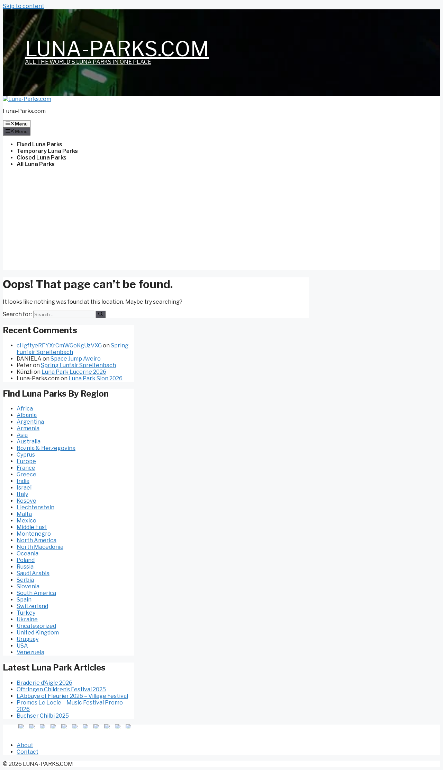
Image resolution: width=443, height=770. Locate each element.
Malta (24, 514)
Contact (27, 752)
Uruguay (27, 639)
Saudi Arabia (33, 573)
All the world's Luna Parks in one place (88, 62)
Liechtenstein (35, 507)
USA (22, 645)
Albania (27, 415)
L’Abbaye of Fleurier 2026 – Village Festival (72, 696)
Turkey (26, 612)
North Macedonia (40, 547)
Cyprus (26, 454)
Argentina (30, 421)
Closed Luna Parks (41, 157)
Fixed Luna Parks (39, 144)
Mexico (26, 520)
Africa (25, 408)
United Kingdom (38, 632)
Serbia (25, 580)
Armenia (28, 428)
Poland (26, 560)
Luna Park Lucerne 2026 (74, 372)
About (25, 745)
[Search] (101, 314)
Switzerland (32, 606)
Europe (26, 461)
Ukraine (27, 619)
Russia (25, 566)
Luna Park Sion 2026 (96, 378)
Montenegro (34, 533)
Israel (24, 487)
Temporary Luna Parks (47, 151)
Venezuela (30, 652)
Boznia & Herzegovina (46, 448)
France (26, 468)
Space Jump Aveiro (76, 358)
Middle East (32, 527)
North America (36, 540)
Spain (24, 599)
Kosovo (26, 501)
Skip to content (23, 6)
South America (36, 593)
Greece (26, 474)
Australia (28, 441)
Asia (22, 435)
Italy (22, 494)
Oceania (27, 553)
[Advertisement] (221, 221)
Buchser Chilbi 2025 (43, 715)
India (23, 481)
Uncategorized (36, 626)
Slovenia (28, 586)
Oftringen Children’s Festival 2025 (61, 689)
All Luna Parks (36, 164)
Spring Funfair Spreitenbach (72, 348)
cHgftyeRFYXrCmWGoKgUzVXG (59, 345)
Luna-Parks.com (117, 48)
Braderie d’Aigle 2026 (44, 683)
